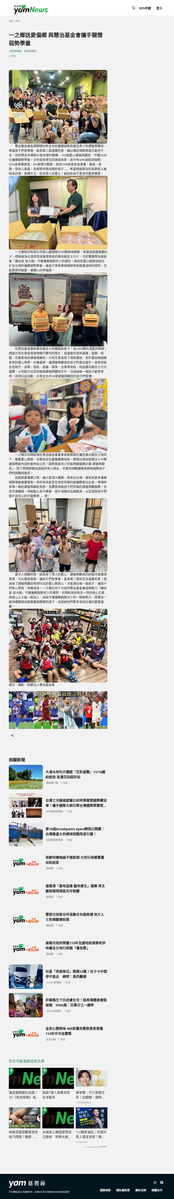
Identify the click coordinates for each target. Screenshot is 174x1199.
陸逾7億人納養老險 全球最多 (56, 1095)
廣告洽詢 (140, 1190)
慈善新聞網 (15, 51)
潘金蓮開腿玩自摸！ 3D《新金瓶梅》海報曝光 (24, 1095)
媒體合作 (157, 1190)
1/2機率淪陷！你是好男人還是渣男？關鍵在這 (91, 1134)
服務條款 (105, 1190)
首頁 (11, 21)
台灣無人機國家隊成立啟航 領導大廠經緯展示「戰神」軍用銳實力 (56, 1134)
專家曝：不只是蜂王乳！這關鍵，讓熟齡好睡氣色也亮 (90, 1095)
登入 (159, 8)
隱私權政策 (123, 1190)
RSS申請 (145, 8)
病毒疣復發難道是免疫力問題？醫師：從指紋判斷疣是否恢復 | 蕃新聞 (23, 1134)
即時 (17, 21)
